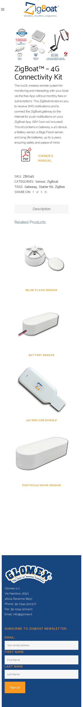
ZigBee (60, 187)
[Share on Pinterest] (45, 192)
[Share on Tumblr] (41, 192)
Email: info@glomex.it (18, 614)
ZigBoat (52, 182)
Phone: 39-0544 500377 (20, 604)
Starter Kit (46, 187)
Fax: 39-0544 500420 (19, 609)
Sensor (40, 182)
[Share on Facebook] (33, 192)
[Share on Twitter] (37, 192)
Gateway (31, 187)
